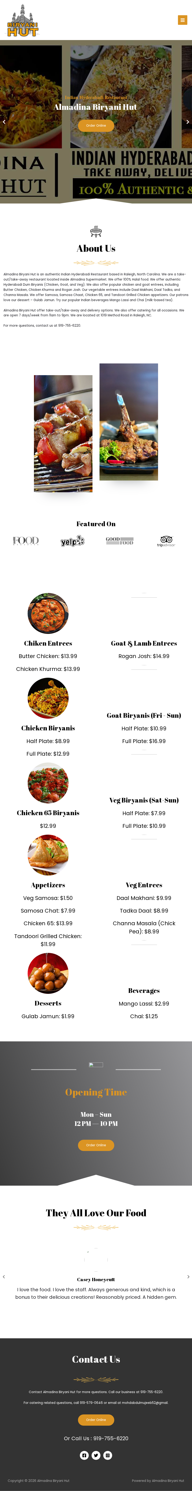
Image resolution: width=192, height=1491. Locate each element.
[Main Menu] (183, 20)
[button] (96, 1145)
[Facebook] (84, 1455)
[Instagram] (107, 1455)
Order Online (96, 125)
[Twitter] (96, 1455)
